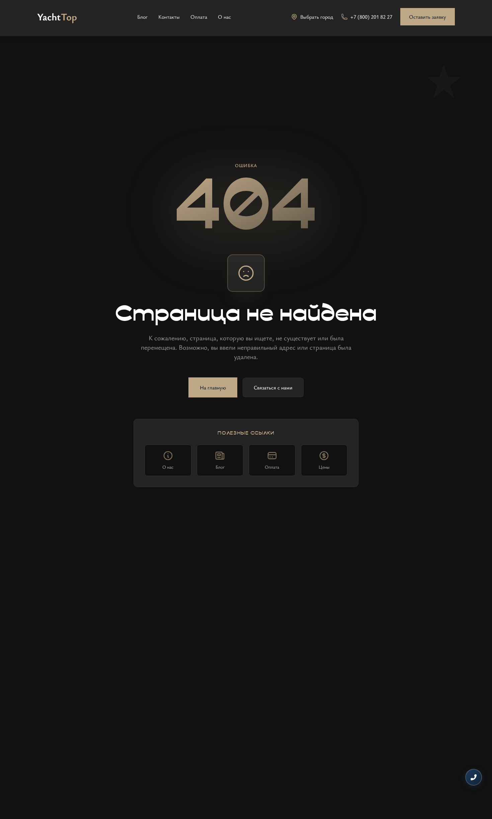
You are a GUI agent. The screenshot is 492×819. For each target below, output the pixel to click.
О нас (224, 16)
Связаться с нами (273, 387)
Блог (142, 16)
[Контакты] (473, 777)
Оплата (198, 16)
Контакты (169, 16)
